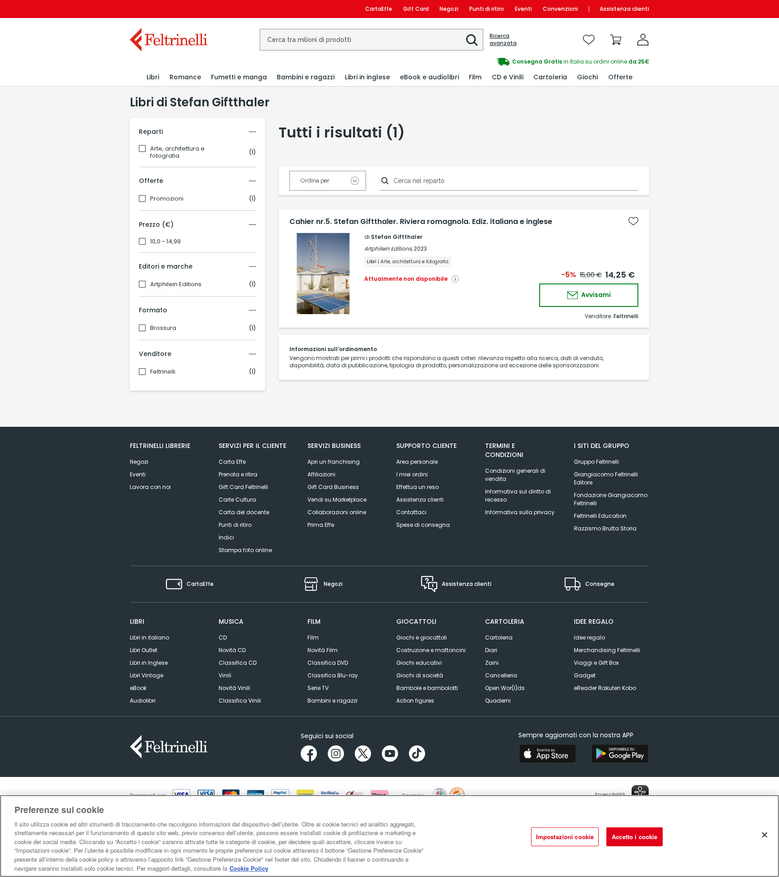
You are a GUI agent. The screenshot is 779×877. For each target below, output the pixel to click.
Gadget (585, 675)
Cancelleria (501, 675)
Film (313, 637)
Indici (226, 537)
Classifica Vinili (240, 700)
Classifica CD (238, 663)
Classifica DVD (327, 663)
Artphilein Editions (176, 284)
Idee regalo (589, 637)
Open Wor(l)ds (505, 688)
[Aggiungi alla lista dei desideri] (633, 221)
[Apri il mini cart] (616, 40)
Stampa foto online (245, 550)
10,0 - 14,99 (165, 241)
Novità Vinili (234, 688)
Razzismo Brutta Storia (605, 528)
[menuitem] (153, 77)
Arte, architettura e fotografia (177, 152)
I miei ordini (412, 474)
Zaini (492, 663)
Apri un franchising (333, 462)
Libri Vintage (146, 675)
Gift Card (416, 9)
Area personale (417, 462)
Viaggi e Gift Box (596, 663)
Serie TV (318, 688)
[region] (389, 836)
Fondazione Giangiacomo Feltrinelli (610, 499)
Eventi (523, 9)
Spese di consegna (423, 525)
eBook (138, 688)
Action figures (415, 700)
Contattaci (411, 512)
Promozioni (166, 198)
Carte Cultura (237, 499)
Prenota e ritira (238, 474)
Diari (491, 650)
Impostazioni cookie (565, 836)
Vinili (225, 675)
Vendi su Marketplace (337, 499)
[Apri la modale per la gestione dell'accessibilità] (640, 794)
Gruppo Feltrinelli (596, 462)
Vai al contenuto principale (168, 8)
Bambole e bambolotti (427, 688)
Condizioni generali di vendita (515, 475)
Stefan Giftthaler (396, 237)
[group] (519, 61)
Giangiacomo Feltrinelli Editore (606, 478)
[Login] (643, 40)
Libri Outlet (143, 650)
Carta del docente (244, 512)
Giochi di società (419, 675)
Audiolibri (143, 700)
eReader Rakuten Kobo (605, 688)
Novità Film (322, 650)
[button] (472, 40)
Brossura (163, 328)
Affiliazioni (321, 474)
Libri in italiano (149, 637)
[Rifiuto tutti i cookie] (764, 835)
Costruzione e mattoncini (431, 650)
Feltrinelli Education (600, 516)
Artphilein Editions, (388, 248)
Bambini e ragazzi (332, 700)
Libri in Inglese (149, 663)
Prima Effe (320, 525)
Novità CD (232, 650)
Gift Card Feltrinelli (243, 487)
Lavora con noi (150, 487)
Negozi (449, 9)
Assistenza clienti (624, 9)
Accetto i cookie (634, 836)
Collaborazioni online (336, 512)
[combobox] (371, 39)
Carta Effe (232, 462)
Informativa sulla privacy (519, 512)
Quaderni (498, 700)
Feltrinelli (162, 371)
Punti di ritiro (486, 9)
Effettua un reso (417, 487)
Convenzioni (560, 9)
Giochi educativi (419, 663)
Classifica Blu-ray (332, 675)
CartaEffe (378, 9)
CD (223, 637)
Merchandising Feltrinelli (607, 650)
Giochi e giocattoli (421, 637)
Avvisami (595, 294)
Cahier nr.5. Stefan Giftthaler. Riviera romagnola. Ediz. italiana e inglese (420, 222)
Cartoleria (499, 637)
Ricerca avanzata (503, 39)
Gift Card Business (333, 487)
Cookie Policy (248, 867)
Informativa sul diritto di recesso (518, 495)
